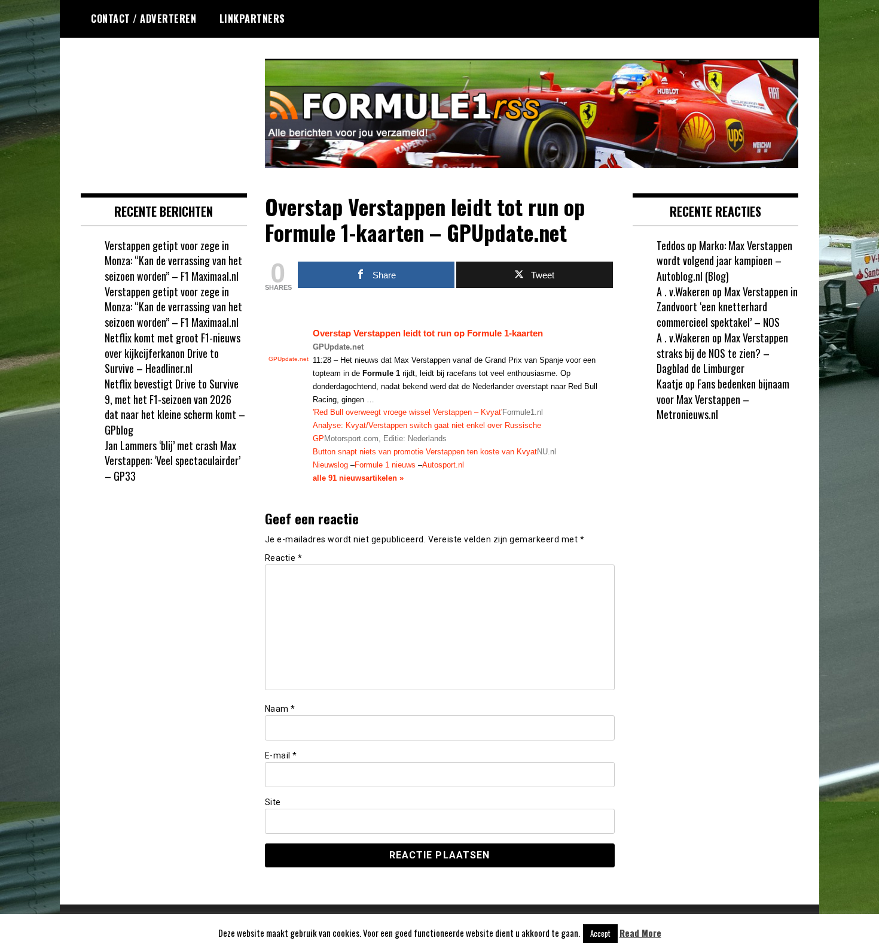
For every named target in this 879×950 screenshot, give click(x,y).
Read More (640, 933)
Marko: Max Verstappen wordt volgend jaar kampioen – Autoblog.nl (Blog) (724, 261)
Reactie (284, 558)
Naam (280, 709)
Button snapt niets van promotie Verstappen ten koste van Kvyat (425, 451)
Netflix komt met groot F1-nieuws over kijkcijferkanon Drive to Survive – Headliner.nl (172, 353)
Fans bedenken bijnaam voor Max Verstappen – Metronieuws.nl (723, 399)
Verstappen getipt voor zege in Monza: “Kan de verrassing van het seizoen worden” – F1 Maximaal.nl (173, 261)
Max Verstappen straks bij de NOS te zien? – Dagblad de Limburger (722, 353)
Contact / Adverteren (143, 18)
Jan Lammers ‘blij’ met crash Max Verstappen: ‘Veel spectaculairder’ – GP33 (172, 461)
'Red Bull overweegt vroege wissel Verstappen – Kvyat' (407, 412)
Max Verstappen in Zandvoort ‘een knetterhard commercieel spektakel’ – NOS (727, 307)
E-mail (281, 755)
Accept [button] (600, 933)
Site (273, 802)
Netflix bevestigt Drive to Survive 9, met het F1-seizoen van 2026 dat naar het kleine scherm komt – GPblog (175, 407)
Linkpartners (252, 18)
